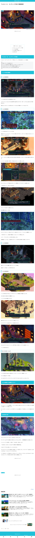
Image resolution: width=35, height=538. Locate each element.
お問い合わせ (26, 535)
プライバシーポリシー (9, 535)
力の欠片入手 (15, 51)
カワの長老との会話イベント (17, 50)
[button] (32, 256)
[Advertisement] (17, 7)
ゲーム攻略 (3, 472)
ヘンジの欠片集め (15, 49)
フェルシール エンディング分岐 (18, 47)
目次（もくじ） (16, 45)
